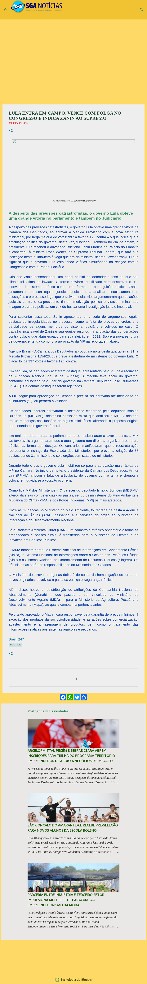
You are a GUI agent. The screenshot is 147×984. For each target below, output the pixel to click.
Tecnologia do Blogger (76, 979)
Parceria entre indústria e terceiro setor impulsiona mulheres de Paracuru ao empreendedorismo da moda (66, 900)
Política (15, 644)
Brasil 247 (16, 639)
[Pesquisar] (141, 9)
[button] (11, 130)
